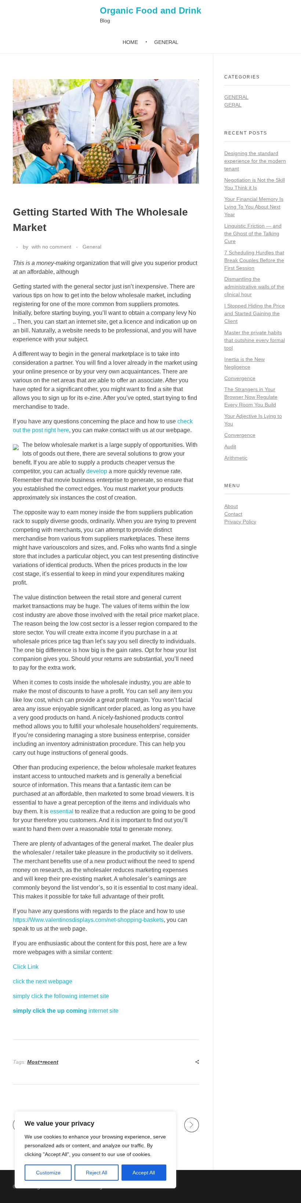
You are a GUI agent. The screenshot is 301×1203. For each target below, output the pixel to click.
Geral (233, 105)
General (92, 247)
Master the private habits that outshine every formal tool (254, 340)
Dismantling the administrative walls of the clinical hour (254, 286)
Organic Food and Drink (150, 10)
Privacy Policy (240, 522)
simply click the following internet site (61, 996)
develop (96, 471)
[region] (95, 1149)
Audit (230, 446)
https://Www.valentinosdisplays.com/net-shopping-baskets (88, 920)
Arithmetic (235, 458)
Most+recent (42, 1062)
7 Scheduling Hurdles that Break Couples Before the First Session (254, 260)
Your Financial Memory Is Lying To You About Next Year (253, 206)
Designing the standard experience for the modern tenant (255, 161)
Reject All (96, 1173)
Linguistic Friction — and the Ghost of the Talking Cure (253, 233)
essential (61, 811)
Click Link (26, 967)
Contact (233, 514)
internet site (66, 1011)
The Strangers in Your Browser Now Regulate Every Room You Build (251, 397)
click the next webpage (42, 981)
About (231, 506)
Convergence (239, 378)
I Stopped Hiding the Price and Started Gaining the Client (254, 313)
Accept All (144, 1173)
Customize (48, 1173)
